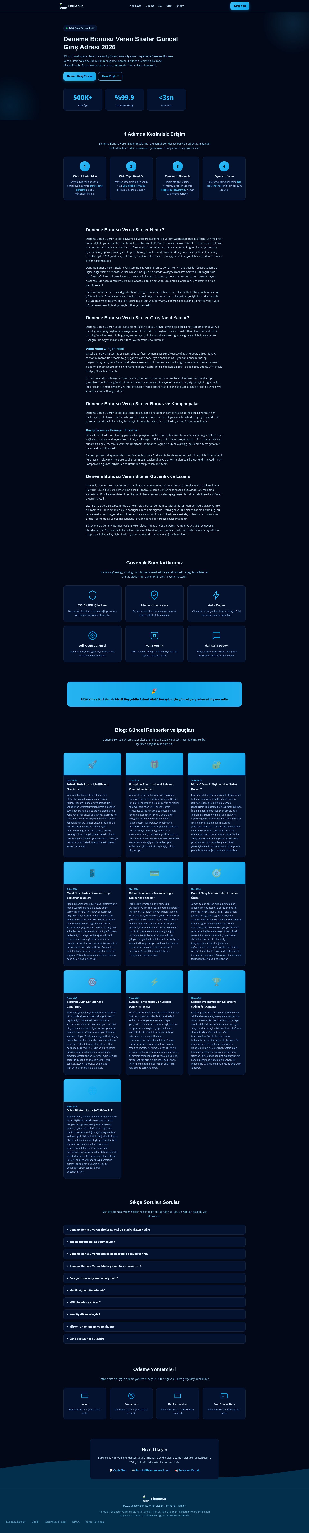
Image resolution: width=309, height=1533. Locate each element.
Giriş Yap (240, 6)
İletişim (180, 5)
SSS (160, 5)
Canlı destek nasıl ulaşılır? (87, 1338)
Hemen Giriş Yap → (79, 76)
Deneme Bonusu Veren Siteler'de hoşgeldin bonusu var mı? (109, 1254)
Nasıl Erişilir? (110, 76)
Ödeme (150, 5)
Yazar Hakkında (95, 1521)
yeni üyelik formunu (134, 185)
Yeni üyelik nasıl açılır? (85, 1314)
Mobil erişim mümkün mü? (87, 1290)
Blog (168, 5)
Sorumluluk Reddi (55, 1521)
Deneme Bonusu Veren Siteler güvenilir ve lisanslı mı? (105, 1266)
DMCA (76, 1521)
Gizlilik (35, 1521)
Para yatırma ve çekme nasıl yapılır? (94, 1278)
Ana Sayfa (135, 5)
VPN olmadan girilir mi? (85, 1302)
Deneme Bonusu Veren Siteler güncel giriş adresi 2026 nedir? (110, 1229)
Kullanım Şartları (16, 1521)
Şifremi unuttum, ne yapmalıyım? (92, 1326)
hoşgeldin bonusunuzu (173, 189)
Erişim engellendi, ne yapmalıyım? (92, 1241)
